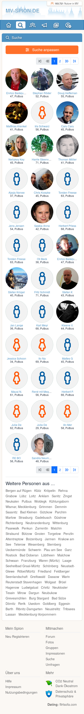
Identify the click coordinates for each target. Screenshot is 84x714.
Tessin (10, 592)
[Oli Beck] (42, 244)
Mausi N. (16, 391)
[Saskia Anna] (42, 211)
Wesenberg (36, 544)
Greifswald (37, 576)
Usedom (34, 603)
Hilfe (8, 681)
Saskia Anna (42, 226)
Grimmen (45, 506)
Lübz (22, 496)
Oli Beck (42, 259)
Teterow (19, 544)
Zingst (67, 496)
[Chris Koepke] (42, 178)
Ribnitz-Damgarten (29, 609)
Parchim (61, 512)
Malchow (63, 555)
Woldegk (40, 501)
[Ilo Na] (42, 344)
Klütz (37, 490)
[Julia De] (16, 410)
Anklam (44, 496)
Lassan (11, 614)
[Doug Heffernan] (67, 78)
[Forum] (44, 25)
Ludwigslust (30, 587)
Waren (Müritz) (49, 560)
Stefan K (67, 292)
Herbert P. (67, 391)
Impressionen (55, 653)
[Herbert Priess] (67, 211)
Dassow (53, 576)
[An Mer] (67, 410)
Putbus (19, 96)
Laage (66, 560)
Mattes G (67, 358)
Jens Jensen (16, 226)
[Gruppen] (33, 25)
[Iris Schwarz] (42, 112)
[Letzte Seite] (75, 61)
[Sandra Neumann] (42, 443)
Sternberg (54, 544)
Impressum (13, 686)
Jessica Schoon (16, 358)
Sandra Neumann (43, 458)
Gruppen (52, 647)
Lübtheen (48, 555)
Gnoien (40, 533)
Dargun (34, 592)
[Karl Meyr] (42, 311)
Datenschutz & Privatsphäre (66, 693)
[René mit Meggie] (42, 377)
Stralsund (12, 533)
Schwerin (34, 549)
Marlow (11, 517)
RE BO (16, 458)
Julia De (16, 425)
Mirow (21, 592)
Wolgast (50, 582)
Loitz (32, 496)
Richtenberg (14, 523)
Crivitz (45, 587)
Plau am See (53, 549)
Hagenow (12, 587)
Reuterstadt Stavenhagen (24, 582)
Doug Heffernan (67, 93)
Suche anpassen (45, 49)
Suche (50, 659)
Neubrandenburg (38, 523)
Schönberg (50, 566)
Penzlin (68, 533)
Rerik (22, 603)
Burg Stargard (39, 598)
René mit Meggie (42, 391)
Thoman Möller (67, 159)
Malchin (56, 528)
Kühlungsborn (59, 501)
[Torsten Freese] (67, 178)
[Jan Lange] (16, 311)
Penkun (27, 528)
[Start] (9, 25)
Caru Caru (67, 126)
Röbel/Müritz (26, 571)
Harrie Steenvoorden (44, 159)
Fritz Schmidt (42, 292)
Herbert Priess (67, 226)
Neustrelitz (52, 609)
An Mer (67, 425)
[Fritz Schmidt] (42, 277)
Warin (66, 576)
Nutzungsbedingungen (21, 692)
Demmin (61, 506)
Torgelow (54, 533)
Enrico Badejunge (17, 93)
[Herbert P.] (67, 377)
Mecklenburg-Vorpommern (37, 614)
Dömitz (10, 603)
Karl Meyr (42, 325)
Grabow (11, 496)
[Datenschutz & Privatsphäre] (49, 693)
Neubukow (49, 592)
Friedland (44, 571)
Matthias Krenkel (16, 126)
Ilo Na (42, 358)
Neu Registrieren (17, 636)
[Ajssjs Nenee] (16, 178)
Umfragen (53, 664)
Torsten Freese (67, 192)
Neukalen (12, 501)
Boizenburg (34, 539)
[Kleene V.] (67, 311)
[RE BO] (16, 443)
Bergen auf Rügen (19, 490)
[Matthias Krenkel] (16, 112)
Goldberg (49, 603)
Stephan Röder (42, 93)
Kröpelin (50, 490)
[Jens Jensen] (16, 211)
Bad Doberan (29, 555)
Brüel (62, 582)
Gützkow (46, 512)
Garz (68, 549)
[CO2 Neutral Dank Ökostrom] (49, 683)
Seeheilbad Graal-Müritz (23, 566)
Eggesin (64, 603)
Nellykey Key (16, 159)
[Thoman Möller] (67, 145)
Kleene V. (67, 325)
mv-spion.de (22, 10)
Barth (9, 609)
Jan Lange (16, 325)
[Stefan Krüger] (16, 277)
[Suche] (21, 25)
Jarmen (50, 539)
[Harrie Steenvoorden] (42, 145)
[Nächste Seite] (67, 61)
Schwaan (12, 560)
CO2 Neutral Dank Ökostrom (67, 683)
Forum (50, 636)
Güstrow (60, 517)
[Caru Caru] (67, 112)
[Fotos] (56, 25)
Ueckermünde (16, 549)
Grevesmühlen (16, 598)
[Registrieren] (68, 25)
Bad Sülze (59, 598)
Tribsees (69, 609)
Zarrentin (41, 528)
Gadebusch (43, 517)
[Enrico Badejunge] (16, 78)
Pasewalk (12, 528)
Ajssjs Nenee (17, 192)
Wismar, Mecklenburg (21, 506)
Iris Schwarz (42, 126)
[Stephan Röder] (42, 78)
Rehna (63, 490)
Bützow (27, 533)
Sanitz (56, 496)
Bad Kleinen (28, 512)
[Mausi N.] (16, 377)
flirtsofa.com (68, 704)
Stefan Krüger (16, 292)
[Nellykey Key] (16, 145)
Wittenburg (60, 523)
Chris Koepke (42, 192)
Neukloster (60, 587)
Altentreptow (14, 539)
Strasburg (25, 517)
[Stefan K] (67, 277)
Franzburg (28, 560)
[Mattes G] (67, 344)
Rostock (11, 555)
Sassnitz (11, 512)
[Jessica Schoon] (16, 344)
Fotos (50, 642)
